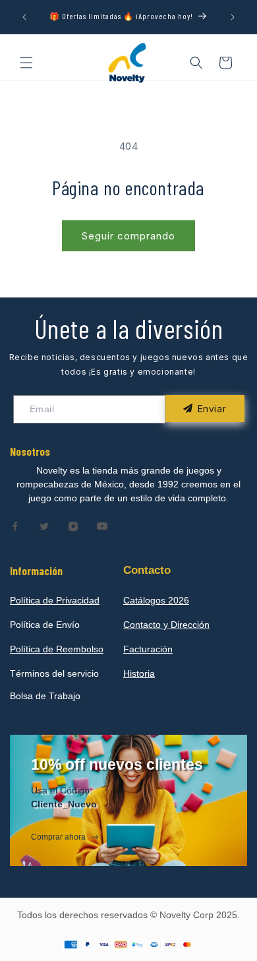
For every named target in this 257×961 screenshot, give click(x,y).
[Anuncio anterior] (24, 17)
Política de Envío (45, 624)
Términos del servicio (54, 673)
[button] (26, 62)
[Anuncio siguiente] (232, 17)
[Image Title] (15, 526)
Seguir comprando (128, 236)
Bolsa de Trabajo (45, 696)
